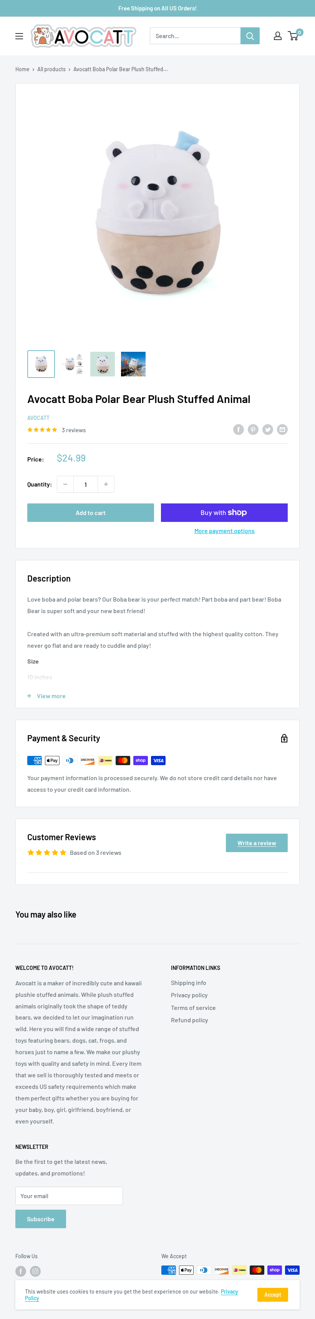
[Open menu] (19, 36)
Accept (272, 1294)
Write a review (256, 842)
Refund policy (189, 1019)
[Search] (250, 35)
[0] (293, 35)
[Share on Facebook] (238, 429)
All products (51, 69)
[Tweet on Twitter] (267, 429)
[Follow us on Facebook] (20, 1271)
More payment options (224, 530)
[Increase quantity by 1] (106, 484)
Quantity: (39, 484)
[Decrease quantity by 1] (65, 484)
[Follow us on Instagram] (35, 1271)
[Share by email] (282, 429)
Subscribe (41, 1218)
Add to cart (91, 512)
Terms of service (193, 1007)
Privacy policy (189, 994)
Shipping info (188, 982)
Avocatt (38, 418)
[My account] (278, 36)
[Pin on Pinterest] (253, 429)
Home (22, 69)
